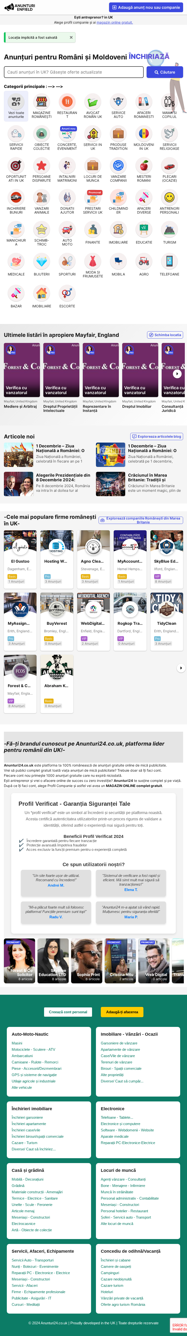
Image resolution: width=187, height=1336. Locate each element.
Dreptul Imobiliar (136, 406)
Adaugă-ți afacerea (122, 1012)
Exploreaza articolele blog (159, 436)
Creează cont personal (68, 1012)
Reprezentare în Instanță (97, 408)
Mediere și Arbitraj (20, 406)
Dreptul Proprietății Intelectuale (60, 408)
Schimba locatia (168, 335)
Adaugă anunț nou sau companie (148, 7)
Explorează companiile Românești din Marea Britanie (143, 520)
